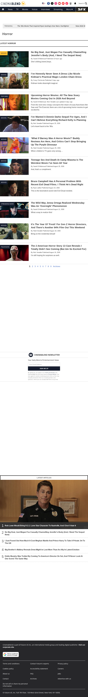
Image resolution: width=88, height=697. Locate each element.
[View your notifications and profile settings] (75, 3)
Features (4, 96)
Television (5, 247)
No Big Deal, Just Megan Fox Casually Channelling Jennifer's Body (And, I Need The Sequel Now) (45, 533)
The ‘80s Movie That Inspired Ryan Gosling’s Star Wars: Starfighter (43, 26)
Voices (34, 9)
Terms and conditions (11, 664)
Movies (25, 9)
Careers (61, 669)
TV (17, 9)
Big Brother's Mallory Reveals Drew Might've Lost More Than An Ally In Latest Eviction (42, 550)
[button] (83, 3)
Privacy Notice (52, 374)
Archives (56, 266)
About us (6, 674)
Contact (6, 679)
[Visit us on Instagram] (55, 3)
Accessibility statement (39, 669)
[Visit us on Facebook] (48, 3)
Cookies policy (8, 669)
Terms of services (50, 372)
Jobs (59, 674)
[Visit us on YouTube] (59, 3)
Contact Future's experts (39, 664)
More (68, 9)
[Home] (3, 9)
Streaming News (7, 204)
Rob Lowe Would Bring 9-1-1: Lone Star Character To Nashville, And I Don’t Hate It (40, 526)
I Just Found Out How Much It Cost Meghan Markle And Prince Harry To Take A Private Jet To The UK (45, 542)
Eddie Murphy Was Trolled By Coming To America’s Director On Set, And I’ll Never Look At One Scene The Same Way (44, 557)
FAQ (31, 674)
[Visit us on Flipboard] (63, 3)
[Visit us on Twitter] (52, 3)
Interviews (45, 9)
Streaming (58, 9)
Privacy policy (63, 664)
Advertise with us (64, 679)
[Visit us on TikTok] (66, 3)
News (10, 9)
